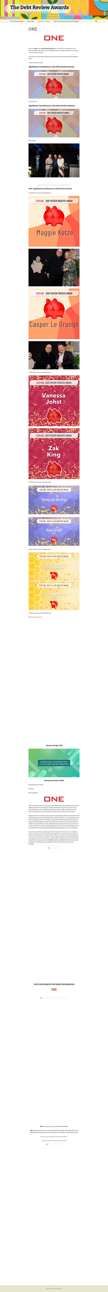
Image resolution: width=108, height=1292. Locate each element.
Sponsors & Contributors (44, 21)
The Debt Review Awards (16, 21)
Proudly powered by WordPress (54, 1288)
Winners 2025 (30, 21)
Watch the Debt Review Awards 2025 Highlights (66, 21)
